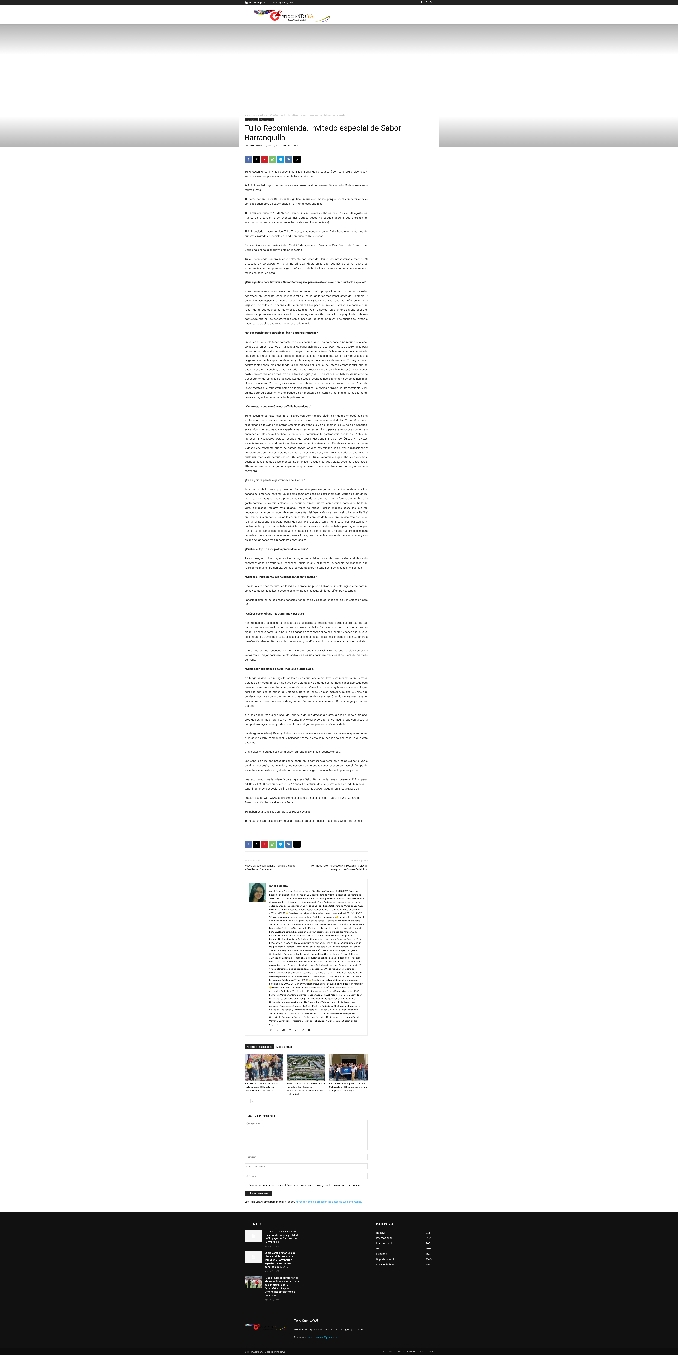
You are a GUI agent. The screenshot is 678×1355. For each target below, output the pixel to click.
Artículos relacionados (259, 1046)
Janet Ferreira (256, 145)
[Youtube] (310, 1030)
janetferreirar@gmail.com (323, 1337)
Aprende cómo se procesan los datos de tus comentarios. (329, 1201)
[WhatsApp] (272, 159)
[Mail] (285, 1030)
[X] (431, 3)
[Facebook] (422, 3)
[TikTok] (298, 1030)
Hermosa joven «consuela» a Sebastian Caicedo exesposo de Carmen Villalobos (339, 867)
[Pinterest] (264, 159)
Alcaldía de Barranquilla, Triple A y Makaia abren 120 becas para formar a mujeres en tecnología (348, 1087)
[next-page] (252, 1101)
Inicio (247, 114)
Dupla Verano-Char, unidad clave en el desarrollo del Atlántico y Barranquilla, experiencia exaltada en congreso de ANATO (280, 1260)
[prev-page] (247, 1101)
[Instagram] (426, 3)
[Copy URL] (297, 159)
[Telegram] (280, 159)
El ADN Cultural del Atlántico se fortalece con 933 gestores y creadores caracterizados (261, 1087)
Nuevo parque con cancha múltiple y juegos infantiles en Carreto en (270, 867)
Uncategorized (277, 114)
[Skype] (291, 1030)
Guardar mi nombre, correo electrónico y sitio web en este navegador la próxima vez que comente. (305, 1185)
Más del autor (284, 1046)
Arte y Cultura (260, 114)
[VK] (288, 159)
